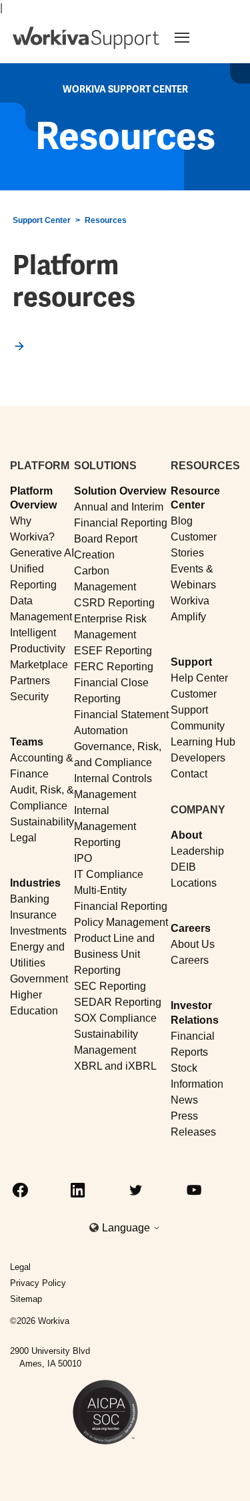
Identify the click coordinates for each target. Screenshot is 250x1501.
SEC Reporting (110, 986)
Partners (30, 680)
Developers (198, 757)
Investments (38, 931)
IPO (83, 858)
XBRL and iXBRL (115, 1066)
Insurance (33, 915)
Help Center (199, 678)
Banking (29, 899)
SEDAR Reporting (117, 1002)
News (184, 1100)
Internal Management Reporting (105, 826)
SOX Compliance (115, 1018)
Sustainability (42, 821)
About (186, 835)
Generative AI (42, 552)
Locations (194, 883)
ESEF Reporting (113, 650)
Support (191, 662)
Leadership (197, 851)
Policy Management (121, 922)
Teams (26, 742)
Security (29, 696)
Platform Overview (33, 498)
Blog (182, 521)
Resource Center (195, 498)
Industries (35, 883)
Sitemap (26, 1299)
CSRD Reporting (114, 602)
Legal (23, 837)
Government (39, 978)
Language (127, 1227)
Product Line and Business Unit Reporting (114, 954)
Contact (189, 773)
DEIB (183, 867)
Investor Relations (195, 1012)
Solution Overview (120, 491)
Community (198, 726)
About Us (193, 944)
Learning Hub (203, 742)
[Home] (86, 38)
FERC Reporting (113, 666)
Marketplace (39, 664)
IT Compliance (108, 874)
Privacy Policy (38, 1283)
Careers (191, 928)
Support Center (42, 220)
